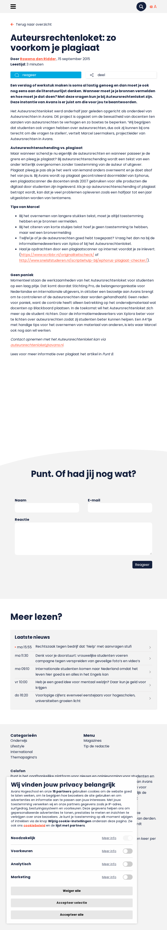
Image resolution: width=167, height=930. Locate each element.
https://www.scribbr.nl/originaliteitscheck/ (57, 254)
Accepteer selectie (72, 903)
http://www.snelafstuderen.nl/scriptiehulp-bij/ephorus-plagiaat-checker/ (83, 260)
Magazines (93, 740)
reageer (29, 74)
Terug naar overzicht (34, 24)
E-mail (94, 500)
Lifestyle (17, 746)
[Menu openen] (13, 6)
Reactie (22, 519)
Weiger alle (72, 891)
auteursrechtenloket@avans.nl (36, 344)
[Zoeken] (141, 6)
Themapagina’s (23, 757)
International (21, 751)
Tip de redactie (96, 746)
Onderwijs (18, 740)
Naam (20, 500)
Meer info (109, 838)
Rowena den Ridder (38, 58)
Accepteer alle (72, 915)
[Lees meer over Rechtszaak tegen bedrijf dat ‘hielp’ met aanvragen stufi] (83, 647)
